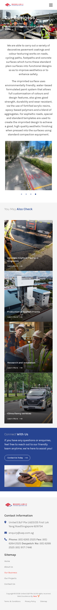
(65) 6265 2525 (27, 539)
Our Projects (10, 578)
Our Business (10, 572)
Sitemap (43, 601)
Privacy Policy (30, 601)
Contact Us (9, 584)
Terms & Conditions (12, 601)
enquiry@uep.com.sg (21, 532)
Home (7, 561)
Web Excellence (23, 596)
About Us (8, 567)
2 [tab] (26, 194)
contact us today (15, 458)
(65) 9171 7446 (23, 547)
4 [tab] (35, 194)
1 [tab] (21, 194)
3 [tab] (31, 194)
